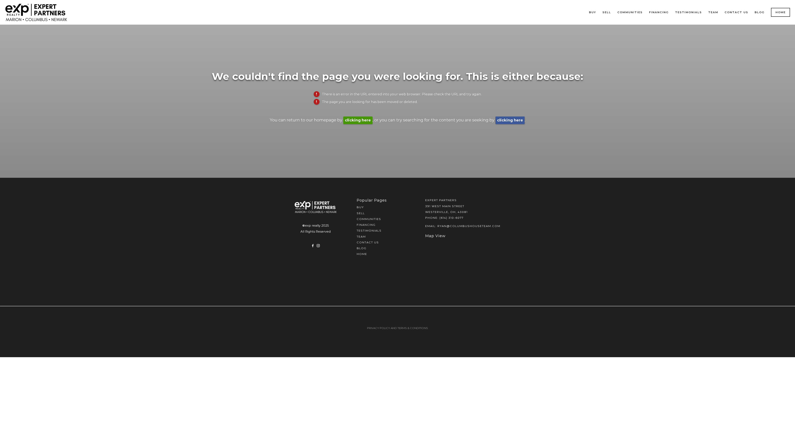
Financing (659, 12)
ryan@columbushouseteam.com (468, 226)
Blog (760, 12)
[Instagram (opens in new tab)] (318, 245)
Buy (592, 12)
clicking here (358, 120)
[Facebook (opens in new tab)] (312, 245)
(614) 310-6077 (452, 217)
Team (713, 12)
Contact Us (736, 12)
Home (781, 12)
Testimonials (688, 12)
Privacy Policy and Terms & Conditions (397, 328)
